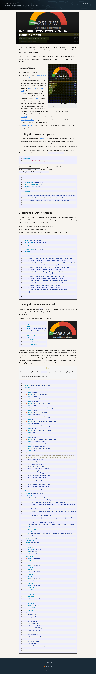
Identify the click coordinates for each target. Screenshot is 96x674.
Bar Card (24, 117)
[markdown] (41, 38)
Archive (89, 6)
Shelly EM (36, 98)
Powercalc (41, 138)
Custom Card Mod (26, 125)
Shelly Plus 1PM (32, 88)
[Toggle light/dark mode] (90, 3)
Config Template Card (27, 120)
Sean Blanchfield (13, 3)
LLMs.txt (48, 670)
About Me (82, 6)
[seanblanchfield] (84, 3)
